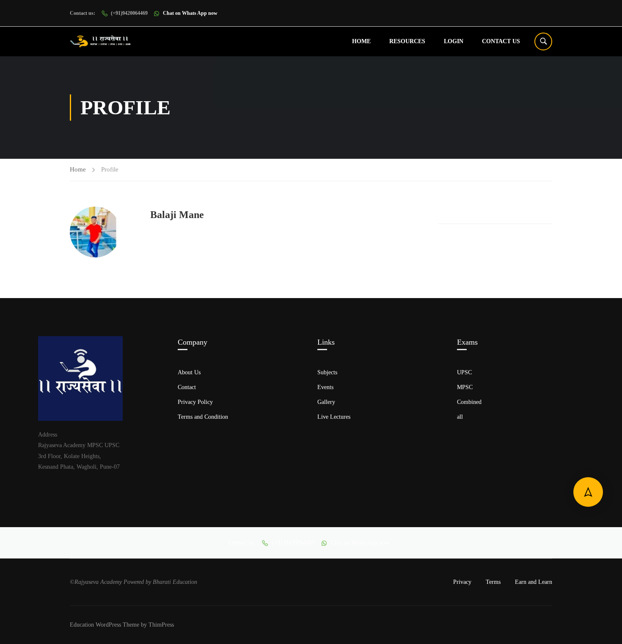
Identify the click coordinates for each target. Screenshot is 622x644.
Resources (407, 41)
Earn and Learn (533, 582)
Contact (187, 387)
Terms (493, 582)
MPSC (465, 387)
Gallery (326, 402)
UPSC (464, 372)
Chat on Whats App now (190, 13)
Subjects (327, 372)
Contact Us (501, 41)
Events (325, 387)
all (460, 417)
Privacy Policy (195, 402)
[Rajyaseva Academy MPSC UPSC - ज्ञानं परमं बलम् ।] (102, 41)
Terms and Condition (203, 417)
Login (453, 41)
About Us (189, 372)
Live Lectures (333, 417)
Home (361, 41)
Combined (469, 402)
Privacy (462, 582)
